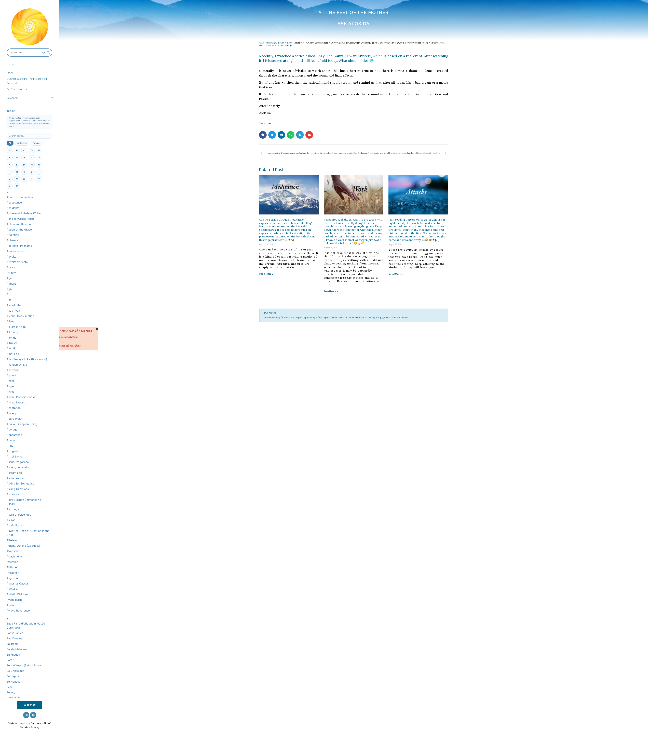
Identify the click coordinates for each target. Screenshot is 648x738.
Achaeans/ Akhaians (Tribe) (24, 213)
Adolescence (15, 251)
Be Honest (13, 681)
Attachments (15, 556)
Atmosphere (14, 551)
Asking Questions (18, 489)
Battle (10, 660)
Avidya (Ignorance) (19, 610)
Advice (11, 267)
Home (10, 64)
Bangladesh (14, 654)
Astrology (13, 509)
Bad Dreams (14, 638)
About (10, 72)
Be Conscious (15, 670)
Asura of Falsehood (19, 514)
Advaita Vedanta (17, 262)
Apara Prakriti (15, 418)
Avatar (11, 605)
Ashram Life (14, 472)
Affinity (11, 272)
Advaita (11, 256)
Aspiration (13, 494)
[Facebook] (33, 715)
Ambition (12, 348)
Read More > (266, 274)
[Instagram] (26, 715)
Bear (9, 687)
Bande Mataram (17, 649)
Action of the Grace (19, 229)
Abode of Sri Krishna (20, 197)
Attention (12, 562)
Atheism (12, 540)
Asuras (11, 520)
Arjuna (11, 440)
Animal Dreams (16, 402)
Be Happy (13, 676)
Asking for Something (20, 483)
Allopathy (13, 332)
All (10, 143)
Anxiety (11, 413)
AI (8, 294)
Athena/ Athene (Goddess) (23, 545)
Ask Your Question (17, 89)
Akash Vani (14, 310)
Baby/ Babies (15, 633)
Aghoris (11, 283)
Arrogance (13, 451)
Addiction (13, 235)
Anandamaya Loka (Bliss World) (27, 359)
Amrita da (13, 353)
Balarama (12, 643)
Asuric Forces (15, 525)
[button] (263, 135)
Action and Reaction (19, 224)
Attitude (12, 567)
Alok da (11, 337)
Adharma (12, 240)
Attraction (13, 572)
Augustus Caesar (17, 583)
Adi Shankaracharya (19, 245)
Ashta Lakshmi (16, 478)
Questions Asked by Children (279, 43)
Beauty (11, 692)
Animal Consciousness (21, 397)
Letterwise (22, 143)
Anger (10, 386)
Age (9, 278)
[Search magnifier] (48, 52)
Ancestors (13, 370)
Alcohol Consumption (20, 316)
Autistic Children (17, 594)
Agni (9, 289)
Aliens (10, 321)
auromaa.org (22, 723)
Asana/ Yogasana (18, 462)
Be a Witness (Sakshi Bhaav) (25, 665)
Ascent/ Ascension (18, 467)
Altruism (12, 343)
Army (10, 445)
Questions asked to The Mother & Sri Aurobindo (27, 81)
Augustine (13, 578)
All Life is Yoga (16, 326)
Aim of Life (14, 305)
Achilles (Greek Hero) (20, 218)
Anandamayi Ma (17, 364)
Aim (9, 299)
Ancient (11, 375)
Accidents (13, 208)
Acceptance (14, 202)
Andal (10, 381)
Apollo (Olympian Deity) (22, 424)
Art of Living (15, 456)
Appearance (14, 435)
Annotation (14, 408)
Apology (12, 429)
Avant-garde (14, 599)
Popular (36, 143)
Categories (13, 98)
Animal (11, 391)
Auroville (12, 589)
